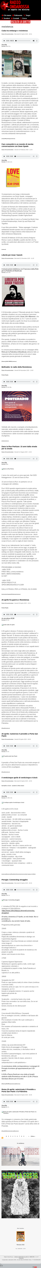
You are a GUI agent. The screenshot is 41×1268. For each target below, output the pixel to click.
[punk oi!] (31, 874)
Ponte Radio (5, 375)
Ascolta (4, 45)
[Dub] (34, 874)
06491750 (32, 1256)
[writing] (7, 594)
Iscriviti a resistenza (2, 1138)
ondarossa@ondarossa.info (21, 1256)
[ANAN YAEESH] (9, 361)
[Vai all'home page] (14, 10)
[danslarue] (4, 594)
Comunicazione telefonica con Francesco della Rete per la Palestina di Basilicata (20, 270)
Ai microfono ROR (8, 618)
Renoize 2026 (20, 1244)
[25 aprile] (3, 728)
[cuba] (3, 138)
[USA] (5, 138)
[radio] (3, 440)
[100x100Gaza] (8, 1083)
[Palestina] (4, 361)
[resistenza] (13, 138)
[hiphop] (14, 594)
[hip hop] (27, 874)
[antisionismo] (23, 874)
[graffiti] (11, 594)
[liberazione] (8, 874)
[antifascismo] (17, 874)
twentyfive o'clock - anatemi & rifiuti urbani (13, 785)
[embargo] (9, 138)
